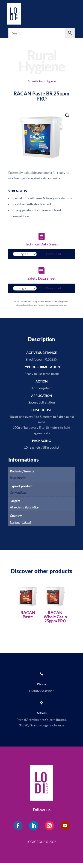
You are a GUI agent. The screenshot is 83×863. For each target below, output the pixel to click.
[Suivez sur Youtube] (65, 825)
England (15, 522)
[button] (67, 115)
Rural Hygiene (47, 81)
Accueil (32, 81)
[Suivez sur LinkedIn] (33, 825)
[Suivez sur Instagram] (49, 825)
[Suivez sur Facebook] (18, 825)
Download (53, 254)
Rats (28, 507)
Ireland (26, 522)
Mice (35, 507)
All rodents (17, 507)
